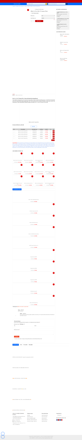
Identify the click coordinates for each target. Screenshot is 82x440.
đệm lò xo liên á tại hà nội (43, 147)
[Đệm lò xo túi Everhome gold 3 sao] (39, 178)
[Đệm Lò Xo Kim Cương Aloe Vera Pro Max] (50, 178)
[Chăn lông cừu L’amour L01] (34, 286)
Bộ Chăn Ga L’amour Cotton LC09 (64, 43)
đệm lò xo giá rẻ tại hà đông (28, 145)
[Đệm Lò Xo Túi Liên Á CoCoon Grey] (39, 167)
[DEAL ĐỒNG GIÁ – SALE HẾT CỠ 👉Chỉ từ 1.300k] (41, 383)
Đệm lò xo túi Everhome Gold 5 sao (28, 183)
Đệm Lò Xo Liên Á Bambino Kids (50, 160)
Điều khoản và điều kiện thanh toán (32, 419)
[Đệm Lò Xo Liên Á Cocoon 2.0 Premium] (39, 155)
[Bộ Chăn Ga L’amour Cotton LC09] (34, 206)
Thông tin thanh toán (44, 419)
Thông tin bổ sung (18, 95)
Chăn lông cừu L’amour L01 (33, 291)
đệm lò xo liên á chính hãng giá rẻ (26, 146)
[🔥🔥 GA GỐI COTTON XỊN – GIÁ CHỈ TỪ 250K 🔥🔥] (41, 372)
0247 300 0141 (59, 15)
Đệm (20, 6)
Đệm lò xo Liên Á (27, 6)
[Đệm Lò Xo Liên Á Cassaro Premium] (28, 167)
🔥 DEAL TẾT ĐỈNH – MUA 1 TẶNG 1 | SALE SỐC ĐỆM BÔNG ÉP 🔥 (22, 399)
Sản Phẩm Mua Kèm (17, 189)
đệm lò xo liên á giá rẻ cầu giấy (42, 146)
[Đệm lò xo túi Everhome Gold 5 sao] (28, 178)
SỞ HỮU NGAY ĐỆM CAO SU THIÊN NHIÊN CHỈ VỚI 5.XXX (21, 367)
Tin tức (21, 344)
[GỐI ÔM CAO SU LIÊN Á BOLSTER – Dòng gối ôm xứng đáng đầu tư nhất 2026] (41, 351)
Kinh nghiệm (31, 344)
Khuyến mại (15, 344)
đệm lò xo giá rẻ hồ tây (21, 145)
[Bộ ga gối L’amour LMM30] (34, 275)
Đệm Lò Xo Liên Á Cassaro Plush (18, 171)
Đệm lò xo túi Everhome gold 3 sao (39, 183)
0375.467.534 (18, 420)
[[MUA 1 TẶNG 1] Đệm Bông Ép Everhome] (58, 37)
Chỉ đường (58, 16)
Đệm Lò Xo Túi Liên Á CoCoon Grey (39, 171)
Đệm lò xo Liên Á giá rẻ (34, 146)
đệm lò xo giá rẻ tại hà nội (36, 145)
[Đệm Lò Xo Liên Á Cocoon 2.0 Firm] (28, 155)
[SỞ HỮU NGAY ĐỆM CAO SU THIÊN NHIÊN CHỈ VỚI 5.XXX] (41, 362)
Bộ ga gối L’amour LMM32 (34, 268)
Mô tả (14, 95)
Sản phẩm (17, 6)
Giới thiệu (28, 415)
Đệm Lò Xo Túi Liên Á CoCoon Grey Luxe (17, 183)
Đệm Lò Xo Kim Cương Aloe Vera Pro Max (49, 183)
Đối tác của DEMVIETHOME (31, 418)
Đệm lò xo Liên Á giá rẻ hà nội (18, 147)
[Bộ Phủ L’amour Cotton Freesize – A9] (34, 240)
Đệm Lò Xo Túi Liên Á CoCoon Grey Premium (49, 172)
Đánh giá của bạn (17, 324)
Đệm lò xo (22, 6)
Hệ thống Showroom (30, 416)
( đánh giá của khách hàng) (39, 9)
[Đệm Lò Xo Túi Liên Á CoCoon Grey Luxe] (18, 178)
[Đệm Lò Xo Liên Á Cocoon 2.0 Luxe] (18, 155)
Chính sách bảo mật (44, 421)
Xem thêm (33, 126)
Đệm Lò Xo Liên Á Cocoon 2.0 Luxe (17, 160)
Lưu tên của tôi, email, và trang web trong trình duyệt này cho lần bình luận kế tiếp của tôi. (28, 338)
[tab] (14, 95)
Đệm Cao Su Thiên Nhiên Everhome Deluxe (63, 59)
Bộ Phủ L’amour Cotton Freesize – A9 (33, 245)
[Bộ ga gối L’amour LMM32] (34, 263)
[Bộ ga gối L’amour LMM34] (34, 252)
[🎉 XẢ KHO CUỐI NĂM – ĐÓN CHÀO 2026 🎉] (41, 404)
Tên (14, 325)
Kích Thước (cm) (33, 18)
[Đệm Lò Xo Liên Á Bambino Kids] (50, 155)
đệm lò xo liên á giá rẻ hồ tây (27, 147)
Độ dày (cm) (32, 15)
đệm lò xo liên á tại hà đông (35, 147)
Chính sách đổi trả (44, 418)
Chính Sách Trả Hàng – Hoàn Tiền (32, 421)
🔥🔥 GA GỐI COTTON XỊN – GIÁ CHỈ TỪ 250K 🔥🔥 (20, 378)
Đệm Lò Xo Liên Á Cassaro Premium (28, 171)
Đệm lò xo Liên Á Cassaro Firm (50, 145)
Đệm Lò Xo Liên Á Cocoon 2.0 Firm (28, 160)
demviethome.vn (17, 424)
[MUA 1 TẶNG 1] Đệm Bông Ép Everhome (34, 199)
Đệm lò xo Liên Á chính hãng (17, 146)
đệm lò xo (36, 102)
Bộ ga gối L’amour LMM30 (34, 279)
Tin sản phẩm (25, 344)
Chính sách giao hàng (44, 415)
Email (35, 325)
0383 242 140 (59, 27)
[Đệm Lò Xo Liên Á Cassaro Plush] (18, 167)
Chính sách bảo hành (44, 416)
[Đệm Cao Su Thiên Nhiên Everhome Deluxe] (34, 229)
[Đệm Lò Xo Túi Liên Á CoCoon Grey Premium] (50, 167)
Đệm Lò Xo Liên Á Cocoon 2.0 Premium (39, 161)
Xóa (54, 19)
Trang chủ (14, 6)
